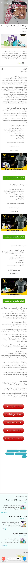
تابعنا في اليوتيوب (21, 556)
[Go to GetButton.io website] (24, 561)
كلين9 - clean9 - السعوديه (20, 533)
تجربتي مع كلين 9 (10, 453)
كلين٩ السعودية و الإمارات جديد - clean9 (16, 500)
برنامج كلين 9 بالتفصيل (21, 453)
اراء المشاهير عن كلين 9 (12, 450)
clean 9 (24, 456)
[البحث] (2, 3)
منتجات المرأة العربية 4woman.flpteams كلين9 (14, 6)
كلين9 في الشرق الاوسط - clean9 (18, 516)
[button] (2, 26)
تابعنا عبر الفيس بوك (20, 555)
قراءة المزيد (4, 512)
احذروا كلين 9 (23, 450)
